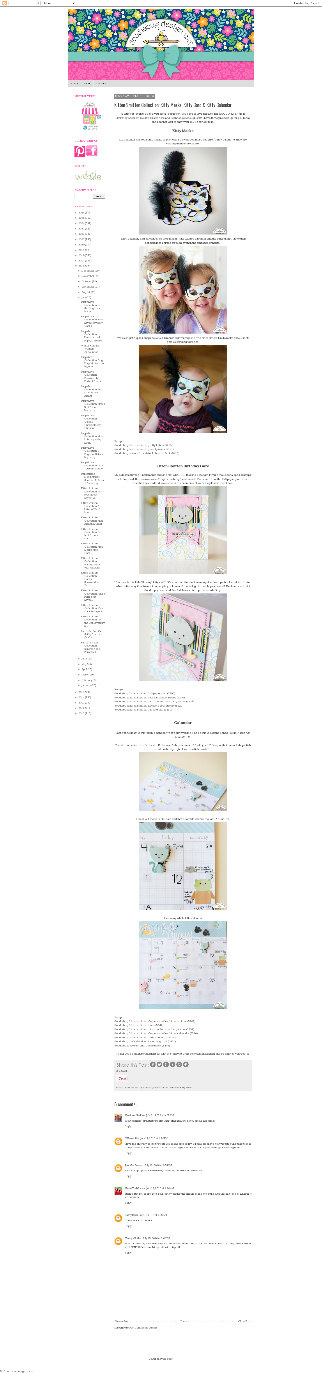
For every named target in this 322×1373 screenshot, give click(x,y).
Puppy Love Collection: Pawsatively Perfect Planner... (92, 376)
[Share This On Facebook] (153, 1067)
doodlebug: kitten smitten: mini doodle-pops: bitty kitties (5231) (154, 701)
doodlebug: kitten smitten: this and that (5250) (143, 709)
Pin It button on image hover (16, 1371)
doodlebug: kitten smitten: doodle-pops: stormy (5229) (148, 705)
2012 (81, 708)
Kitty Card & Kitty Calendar (138, 1087)
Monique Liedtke (135, 1115)
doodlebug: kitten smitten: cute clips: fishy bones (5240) (149, 697)
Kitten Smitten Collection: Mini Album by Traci (92, 521)
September (88, 286)
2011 (81, 713)
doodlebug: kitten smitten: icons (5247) (138, 1025)
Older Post (244, 1321)
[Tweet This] (159, 1067)
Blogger (167, 1359)
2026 (81, 212)
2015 (81, 692)
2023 (81, 228)
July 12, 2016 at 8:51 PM (158, 1165)
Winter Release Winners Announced (90, 349)
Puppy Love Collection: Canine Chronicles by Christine (91, 422)
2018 (81, 255)
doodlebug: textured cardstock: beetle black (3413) (146, 453)
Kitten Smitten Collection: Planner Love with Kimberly (90, 563)
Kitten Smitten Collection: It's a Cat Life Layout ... (92, 608)
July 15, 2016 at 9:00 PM (156, 1238)
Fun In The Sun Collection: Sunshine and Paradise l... (90, 647)
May (84, 664)
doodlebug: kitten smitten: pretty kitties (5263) (143, 445)
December (88, 270)
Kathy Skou (131, 1215)
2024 (81, 223)
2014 (81, 697)
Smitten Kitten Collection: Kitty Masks (172, 1087)
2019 (81, 250)
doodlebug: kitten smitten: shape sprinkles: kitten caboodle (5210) (156, 1033)
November (88, 276)
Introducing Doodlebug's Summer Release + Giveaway (93, 478)
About (87, 83)
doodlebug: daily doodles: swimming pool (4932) (145, 1041)
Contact (101, 83)
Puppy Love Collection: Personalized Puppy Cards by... (92, 336)
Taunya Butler (133, 1238)
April (84, 669)
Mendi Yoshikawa (135, 1188)
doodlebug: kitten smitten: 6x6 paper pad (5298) (144, 693)
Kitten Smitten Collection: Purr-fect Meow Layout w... (92, 493)
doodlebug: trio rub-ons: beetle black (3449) (142, 1045)
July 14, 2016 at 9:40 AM (160, 1188)
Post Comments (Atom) (143, 1327)
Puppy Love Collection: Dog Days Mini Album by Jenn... (92, 361)
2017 (81, 260)
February (87, 680)
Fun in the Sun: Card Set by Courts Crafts (92, 634)
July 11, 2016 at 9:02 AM (160, 1115)
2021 (81, 239)
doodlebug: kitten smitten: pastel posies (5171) (144, 449)
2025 (81, 218)
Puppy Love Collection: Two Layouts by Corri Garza (92, 321)
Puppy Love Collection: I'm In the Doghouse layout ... (92, 306)
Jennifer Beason (134, 1165)
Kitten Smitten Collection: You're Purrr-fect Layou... (93, 595)
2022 (81, 234)
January (86, 685)
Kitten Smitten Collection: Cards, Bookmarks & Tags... (90, 579)
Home (74, 83)
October (86, 281)
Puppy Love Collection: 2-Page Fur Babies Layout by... (92, 452)
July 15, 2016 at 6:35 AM (153, 1215)
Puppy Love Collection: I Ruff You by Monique (92, 466)
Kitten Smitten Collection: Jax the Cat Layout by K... (93, 621)
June (84, 658)
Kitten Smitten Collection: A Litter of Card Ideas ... (90, 507)
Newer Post (122, 1321)
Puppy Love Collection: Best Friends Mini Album (92, 391)
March (85, 674)
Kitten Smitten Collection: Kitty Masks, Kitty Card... (92, 548)
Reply (128, 1126)
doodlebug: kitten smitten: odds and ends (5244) (145, 1037)
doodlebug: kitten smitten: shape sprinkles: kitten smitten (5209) (154, 1021)
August (85, 292)
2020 (81, 244)
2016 (81, 266)
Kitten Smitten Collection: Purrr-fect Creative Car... (93, 534)
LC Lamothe (132, 1138)
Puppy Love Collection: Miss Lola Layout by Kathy (92, 438)
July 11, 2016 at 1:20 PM (154, 1138)
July (83, 297)
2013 (81, 702)
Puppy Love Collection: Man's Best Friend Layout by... (93, 405)
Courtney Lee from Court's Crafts (137, 118)
